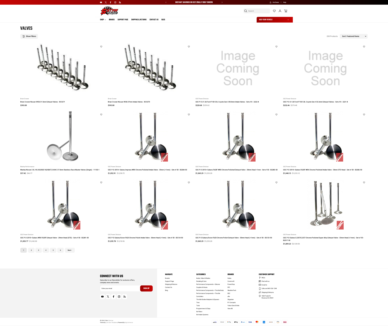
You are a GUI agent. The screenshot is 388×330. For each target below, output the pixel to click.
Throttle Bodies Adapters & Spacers (207, 299)
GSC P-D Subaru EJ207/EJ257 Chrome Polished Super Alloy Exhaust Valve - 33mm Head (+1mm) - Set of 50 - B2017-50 (323, 239)
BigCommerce (129, 322)
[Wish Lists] (274, 11)
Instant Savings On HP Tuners (194, 2)
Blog (163, 19)
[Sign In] (280, 11)
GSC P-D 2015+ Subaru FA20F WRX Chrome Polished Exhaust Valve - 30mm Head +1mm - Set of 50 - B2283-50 (236, 170)
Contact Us (154, 19)
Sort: (344, 36)
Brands (112, 19)
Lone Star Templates (111, 322)
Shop (102, 19)
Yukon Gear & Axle (233, 305)
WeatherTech (232, 290)
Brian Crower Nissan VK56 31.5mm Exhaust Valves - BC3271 (42, 102)
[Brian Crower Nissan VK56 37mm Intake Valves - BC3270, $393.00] (150, 68)
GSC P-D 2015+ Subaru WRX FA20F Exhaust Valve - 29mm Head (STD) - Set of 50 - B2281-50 (54, 238)
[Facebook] (110, 2)
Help (284, 2)
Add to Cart (237, 89)
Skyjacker (231, 299)
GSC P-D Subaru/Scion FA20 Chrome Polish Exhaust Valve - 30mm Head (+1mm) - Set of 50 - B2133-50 (234, 238)
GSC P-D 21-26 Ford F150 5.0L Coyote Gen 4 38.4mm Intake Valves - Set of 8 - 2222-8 (227, 102)
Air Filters (199, 311)
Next (69, 250)
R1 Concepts (232, 302)
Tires (198, 302)
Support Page (123, 19)
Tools (198, 305)
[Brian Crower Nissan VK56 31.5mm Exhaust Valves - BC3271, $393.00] (62, 68)
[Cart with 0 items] (285, 11)
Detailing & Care (201, 281)
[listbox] (357, 36)
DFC (229, 287)
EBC (229, 293)
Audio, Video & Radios (203, 278)
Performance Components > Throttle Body (210, 290)
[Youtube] (101, 2)
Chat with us (265, 281)
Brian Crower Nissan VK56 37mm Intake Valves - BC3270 (129, 102)
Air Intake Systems (202, 314)
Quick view (95, 51)
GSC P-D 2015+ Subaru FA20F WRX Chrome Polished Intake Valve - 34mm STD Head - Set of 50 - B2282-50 (322, 170)
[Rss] (120, 2)
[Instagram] (115, 2)
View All (230, 308)
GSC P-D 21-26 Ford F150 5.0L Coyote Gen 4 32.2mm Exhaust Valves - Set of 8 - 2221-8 (315, 102)
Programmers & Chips (203, 308)
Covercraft (231, 281)
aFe (229, 296)
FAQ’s (263, 278)
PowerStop (231, 284)
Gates (229, 278)
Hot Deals (276, 2)
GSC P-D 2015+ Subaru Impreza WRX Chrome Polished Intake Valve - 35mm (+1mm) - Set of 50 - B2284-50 (147, 170)
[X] (106, 2)
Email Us (264, 285)
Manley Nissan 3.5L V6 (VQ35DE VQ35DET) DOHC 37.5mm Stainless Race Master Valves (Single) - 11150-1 (59, 170)
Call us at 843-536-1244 (269, 288)
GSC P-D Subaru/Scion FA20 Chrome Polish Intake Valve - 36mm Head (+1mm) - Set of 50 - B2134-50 (145, 238)
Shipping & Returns (139, 19)
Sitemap (111, 320)
